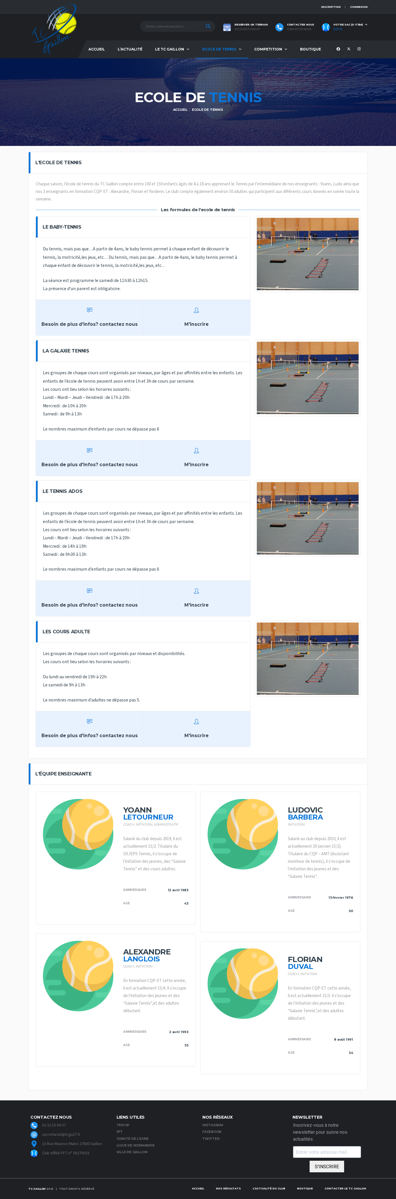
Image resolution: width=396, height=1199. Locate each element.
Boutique (310, 49)
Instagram (212, 1125)
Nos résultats (228, 1188)
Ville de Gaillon (132, 1152)
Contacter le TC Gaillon (345, 1188)
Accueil (96, 49)
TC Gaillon (37, 1188)
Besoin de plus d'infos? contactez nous (89, 324)
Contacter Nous (299, 29)
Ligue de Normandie (136, 1145)
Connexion (359, 6)
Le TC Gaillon (169, 49)
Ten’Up (123, 1125)
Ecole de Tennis (219, 49)
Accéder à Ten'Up (247, 29)
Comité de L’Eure (133, 1139)
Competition (268, 49)
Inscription (331, 6)
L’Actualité (130, 49)
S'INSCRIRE (327, 1166)
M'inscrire (196, 324)
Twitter (210, 1139)
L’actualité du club (269, 1188)
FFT (120, 1132)
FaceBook (211, 1132)
